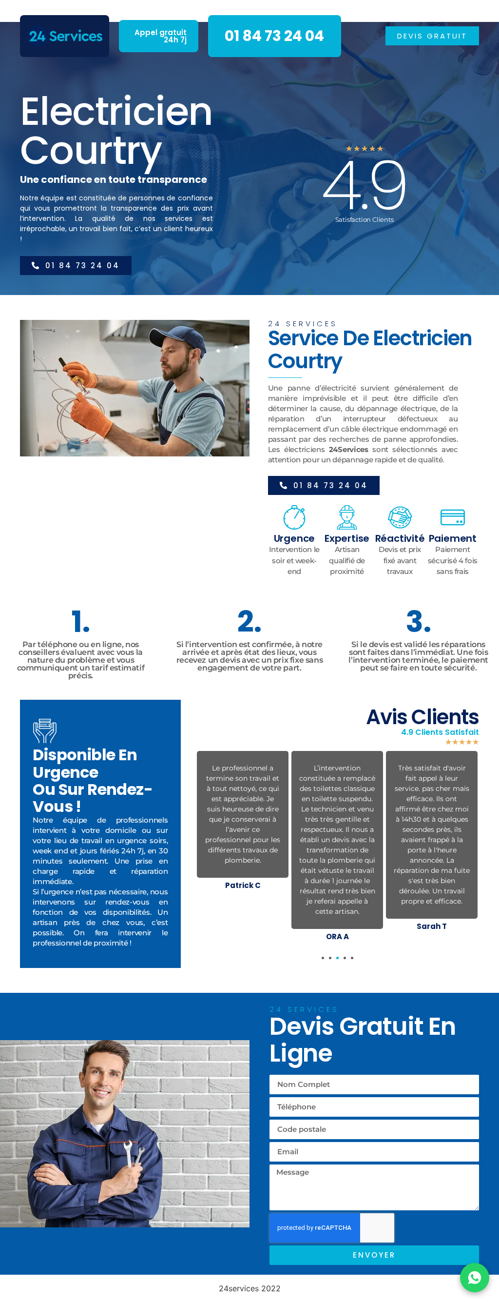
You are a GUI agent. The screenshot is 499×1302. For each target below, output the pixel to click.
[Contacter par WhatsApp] (474, 1277)
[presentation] (322, 958)
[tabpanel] (242, 822)
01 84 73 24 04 (274, 35)
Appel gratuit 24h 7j (160, 36)
